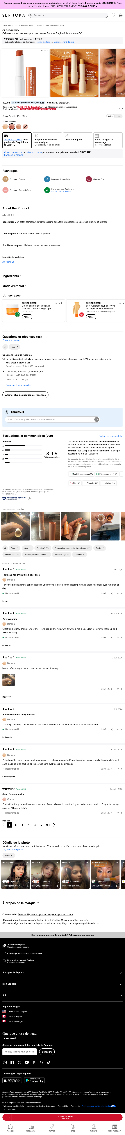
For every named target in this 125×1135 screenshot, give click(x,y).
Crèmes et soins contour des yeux (50, 25)
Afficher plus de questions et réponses (25, 394)
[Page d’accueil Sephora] (13, 15)
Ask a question (26, 39)
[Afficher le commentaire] (15, 526)
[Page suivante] (54, 825)
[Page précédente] (3, 825)
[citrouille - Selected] (12, 126)
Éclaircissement (60, 41)
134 (48, 824)
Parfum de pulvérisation (48, 919)
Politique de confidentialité (13, 1106)
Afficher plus (8, 261)
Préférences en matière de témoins (96, 1106)
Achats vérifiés (43, 548)
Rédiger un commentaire (111, 435)
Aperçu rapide (11, 310)
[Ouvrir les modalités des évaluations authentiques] (29, 498)
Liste (119, 116)
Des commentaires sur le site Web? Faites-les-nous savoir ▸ (62, 935)
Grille (110, 116)
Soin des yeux (27, 25)
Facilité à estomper (44, 41)
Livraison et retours (13, 154)
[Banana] (5, 126)
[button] (54, 103)
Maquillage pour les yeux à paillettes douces (78, 923)
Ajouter (27, 316)
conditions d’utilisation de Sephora (41, 1106)
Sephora (22, 914)
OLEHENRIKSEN (10, 30)
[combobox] (68, 15)
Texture (71, 41)
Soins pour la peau (10, 25)
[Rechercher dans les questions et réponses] (5, 347)
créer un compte (34, 152)
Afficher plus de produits (61, 191)
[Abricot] (18, 126)
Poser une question (11, 340)
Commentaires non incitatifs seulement (71, 548)
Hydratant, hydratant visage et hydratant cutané (50, 914)
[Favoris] (113, 15)
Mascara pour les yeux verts (74, 919)
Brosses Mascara (27, 919)
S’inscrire (47, 1051)
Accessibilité (63, 1106)
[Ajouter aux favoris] (121, 109)
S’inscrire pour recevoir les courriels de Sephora (27, 1045)
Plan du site (75, 1106)
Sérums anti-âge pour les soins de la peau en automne (28, 923)
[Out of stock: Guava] (25, 126)
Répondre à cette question (18, 384)
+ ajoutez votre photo (12, 849)
